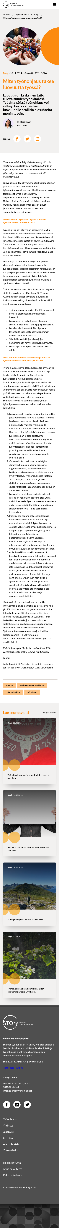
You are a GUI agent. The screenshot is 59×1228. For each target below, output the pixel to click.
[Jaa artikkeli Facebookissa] (17, 138)
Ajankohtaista (22, 14)
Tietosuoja (8, 1067)
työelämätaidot (13, 692)
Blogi (36, 14)
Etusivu (6, 14)
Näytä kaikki (49, 712)
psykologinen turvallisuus (32, 685)
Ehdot (19, 1067)
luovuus (9, 685)
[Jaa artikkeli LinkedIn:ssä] (37, 138)
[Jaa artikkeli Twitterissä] (27, 138)
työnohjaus (32, 692)
